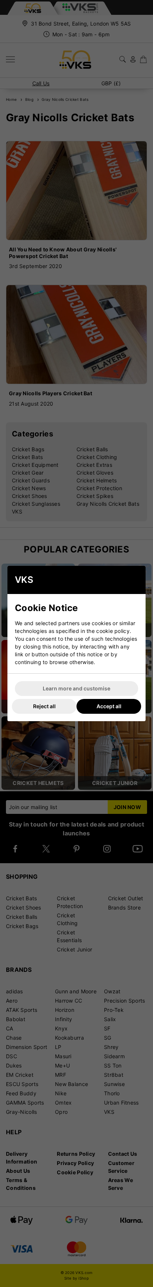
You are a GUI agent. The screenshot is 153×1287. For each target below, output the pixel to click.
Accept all (109, 706)
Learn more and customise (76, 688)
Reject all (44, 706)
